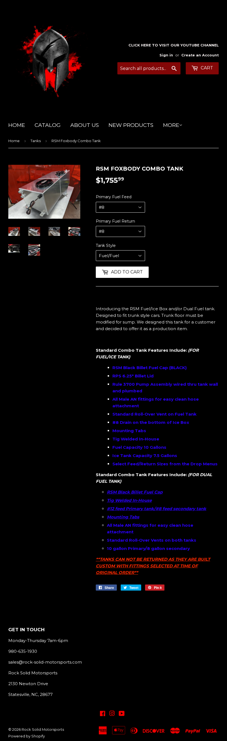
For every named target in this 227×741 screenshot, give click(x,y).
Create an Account (200, 55)
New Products (131, 125)
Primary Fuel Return (115, 221)
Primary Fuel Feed (113, 196)
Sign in (166, 55)
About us (84, 125)
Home (16, 125)
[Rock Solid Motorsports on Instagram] (112, 714)
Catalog (48, 125)
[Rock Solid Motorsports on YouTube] (122, 714)
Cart (206, 68)
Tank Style (106, 245)
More (171, 125)
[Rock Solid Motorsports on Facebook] (102, 714)
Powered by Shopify (26, 736)
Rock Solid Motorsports (43, 729)
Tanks (35, 141)
